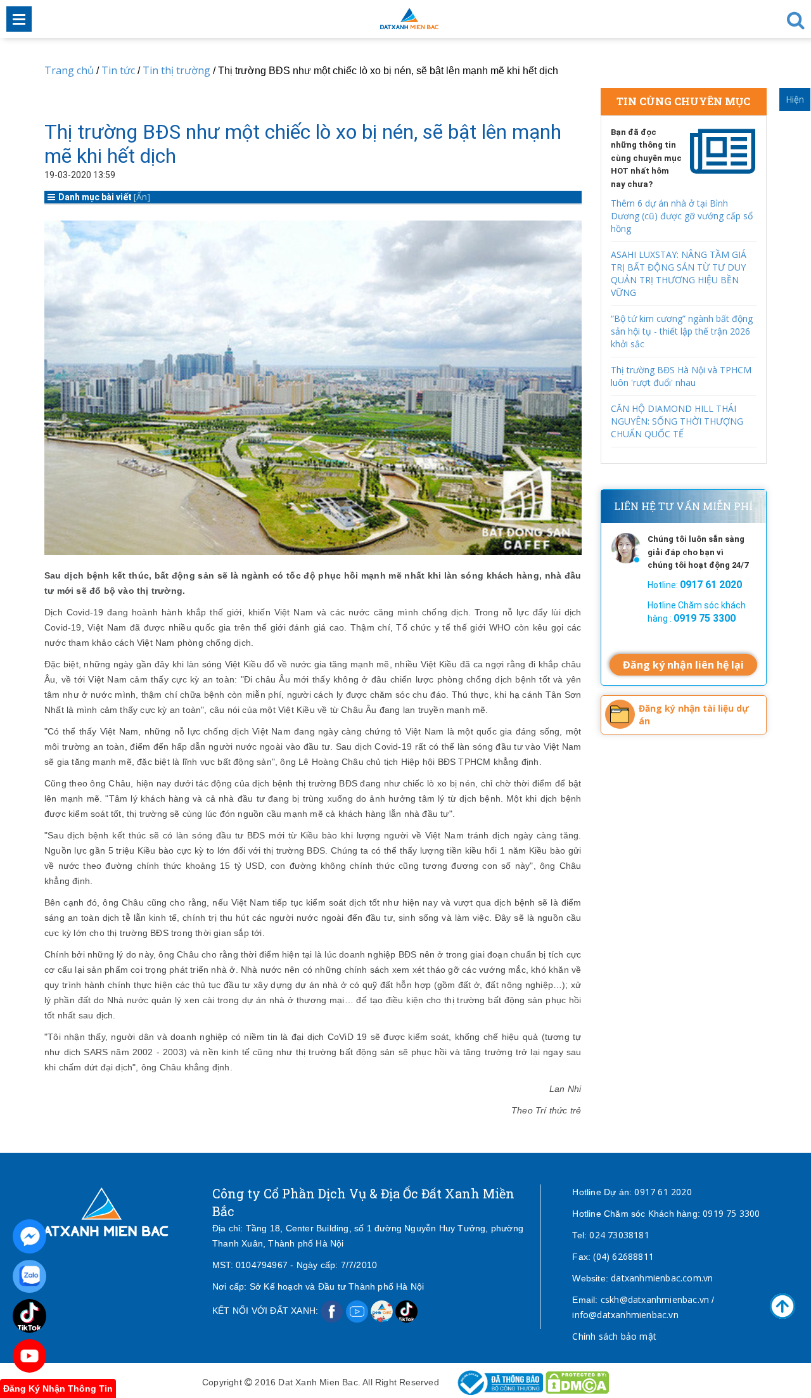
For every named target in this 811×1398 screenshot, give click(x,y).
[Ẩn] (142, 197)
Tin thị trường (176, 70)
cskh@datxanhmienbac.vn (655, 1299)
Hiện (795, 99)
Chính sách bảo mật (614, 1336)
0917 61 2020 (662, 1192)
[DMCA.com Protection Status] (577, 1382)
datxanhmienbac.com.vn (662, 1278)
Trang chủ (69, 70)
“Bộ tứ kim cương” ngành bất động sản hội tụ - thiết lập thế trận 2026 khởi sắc (682, 331)
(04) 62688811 (623, 1256)
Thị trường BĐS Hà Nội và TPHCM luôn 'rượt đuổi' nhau (681, 376)
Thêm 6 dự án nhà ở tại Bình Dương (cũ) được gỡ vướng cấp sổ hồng (682, 215)
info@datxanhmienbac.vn (625, 1315)
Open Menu (19, 19)
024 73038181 (619, 1235)
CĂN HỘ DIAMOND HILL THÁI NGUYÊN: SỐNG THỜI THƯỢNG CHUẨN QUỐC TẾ (677, 421)
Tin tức (118, 70)
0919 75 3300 (731, 1213)
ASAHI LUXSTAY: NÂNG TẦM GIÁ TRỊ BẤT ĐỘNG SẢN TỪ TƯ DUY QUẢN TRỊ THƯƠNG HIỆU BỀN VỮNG (678, 273)
